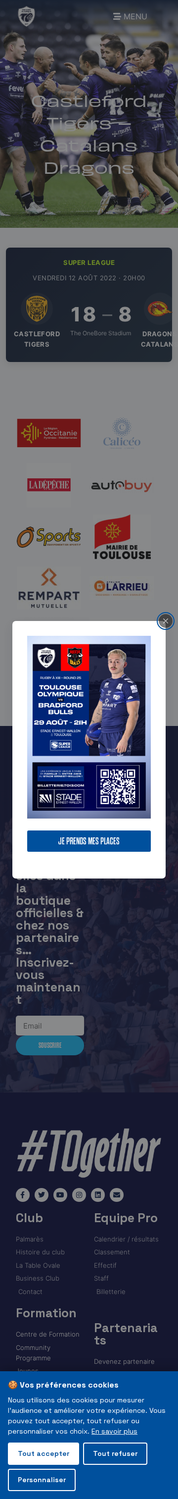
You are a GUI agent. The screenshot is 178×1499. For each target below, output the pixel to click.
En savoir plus (114, 1431)
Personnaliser (42, 1479)
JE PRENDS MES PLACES (89, 841)
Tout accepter (43, 1453)
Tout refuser (115, 1453)
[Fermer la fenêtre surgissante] (166, 620)
